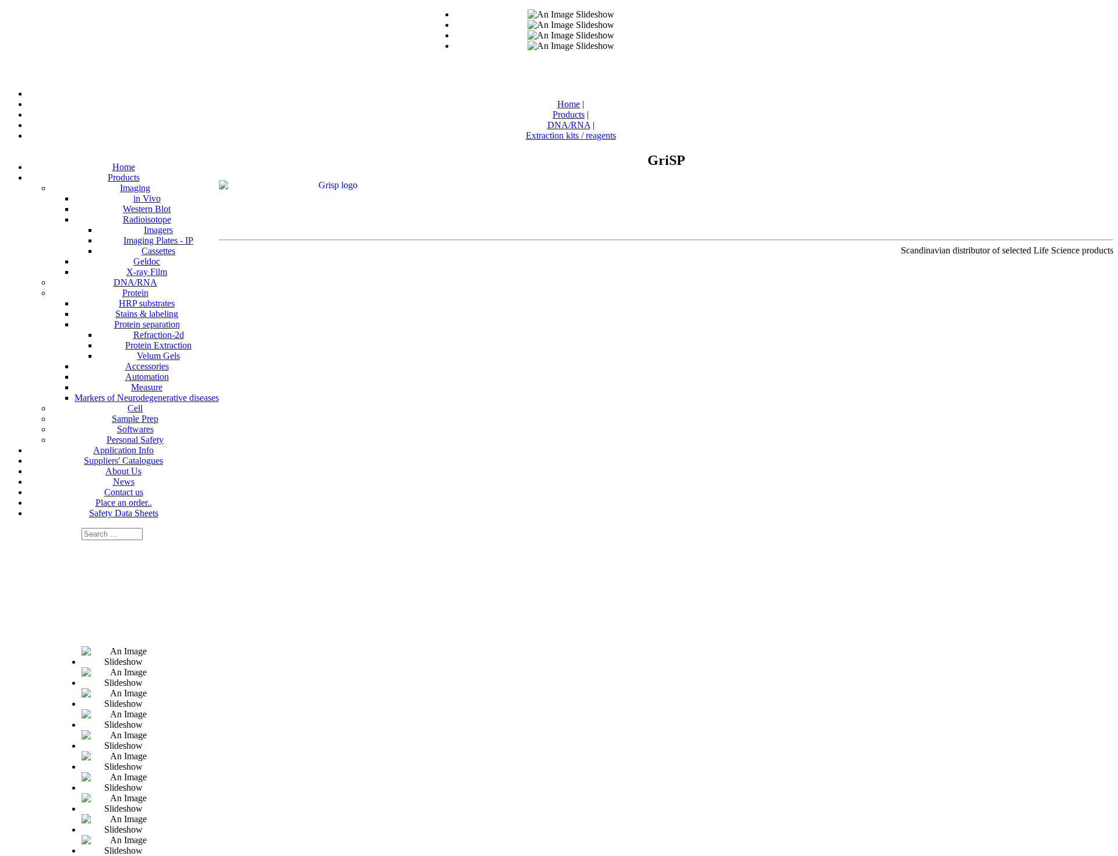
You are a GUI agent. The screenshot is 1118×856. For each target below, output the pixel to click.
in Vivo (147, 198)
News (124, 482)
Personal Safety (135, 440)
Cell (135, 408)
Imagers (158, 230)
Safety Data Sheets (123, 513)
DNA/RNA (135, 282)
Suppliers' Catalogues (123, 461)
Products (124, 177)
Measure (146, 387)
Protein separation (147, 324)
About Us (123, 471)
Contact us (123, 492)
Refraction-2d (158, 335)
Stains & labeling (146, 314)
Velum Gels (158, 356)
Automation (147, 377)
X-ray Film (146, 272)
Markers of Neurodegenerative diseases (147, 398)
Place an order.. (123, 503)
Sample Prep (135, 419)
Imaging (135, 188)
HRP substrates (147, 303)
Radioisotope (147, 219)
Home (123, 167)
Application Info (123, 450)
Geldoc (146, 261)
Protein (135, 293)
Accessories (147, 366)
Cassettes (158, 251)
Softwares (135, 429)
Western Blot (147, 209)
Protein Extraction (158, 345)
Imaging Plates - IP (158, 240)
